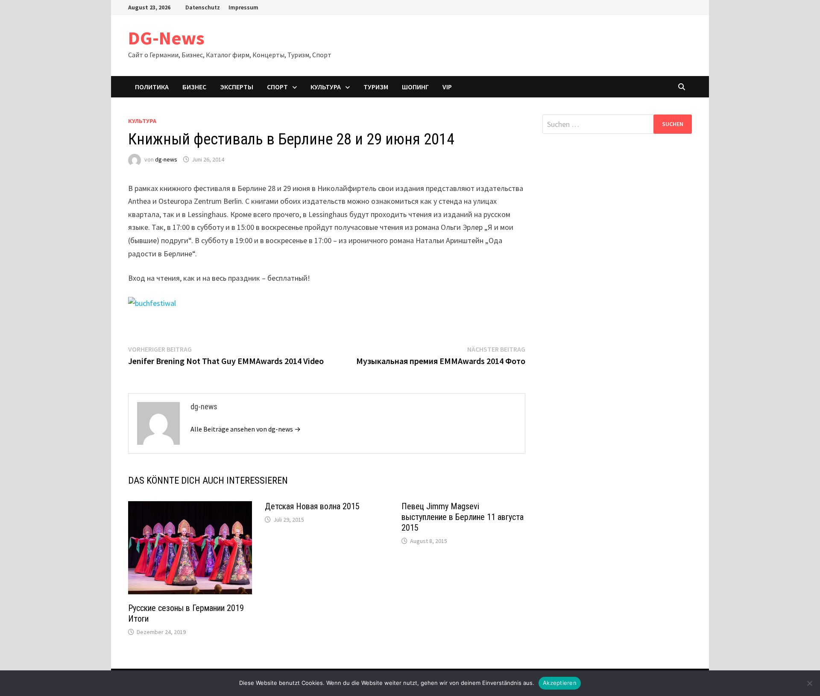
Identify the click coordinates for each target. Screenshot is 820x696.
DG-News (166, 38)
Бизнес (194, 86)
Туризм (375, 86)
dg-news (166, 159)
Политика (152, 86)
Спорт (277, 86)
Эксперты (236, 86)
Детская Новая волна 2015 (312, 506)
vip (447, 86)
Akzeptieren (560, 682)
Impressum (243, 7)
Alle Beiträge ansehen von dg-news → (245, 429)
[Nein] (809, 683)
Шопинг (415, 86)
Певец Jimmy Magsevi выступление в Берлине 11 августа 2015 (462, 517)
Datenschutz (202, 7)
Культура (325, 86)
